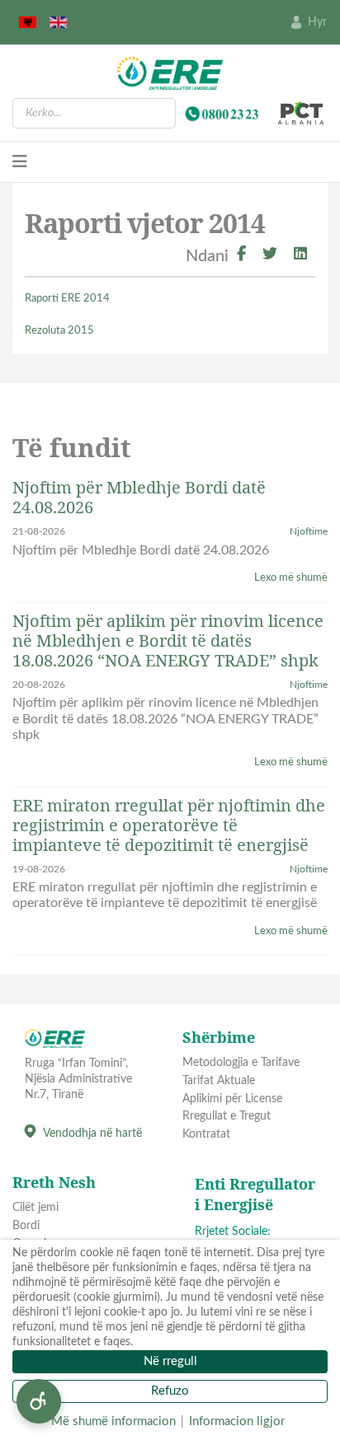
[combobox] (94, 113)
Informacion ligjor (237, 1421)
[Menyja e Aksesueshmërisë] (39, 1401)
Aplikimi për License (232, 1099)
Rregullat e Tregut (226, 1116)
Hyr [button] (317, 22)
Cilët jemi (35, 1207)
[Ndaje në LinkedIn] (300, 255)
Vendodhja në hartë (92, 1133)
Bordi (26, 1226)
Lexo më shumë (291, 578)
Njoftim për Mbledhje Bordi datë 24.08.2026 (139, 497)
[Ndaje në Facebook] (241, 255)
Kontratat (206, 1134)
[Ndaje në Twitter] (269, 255)
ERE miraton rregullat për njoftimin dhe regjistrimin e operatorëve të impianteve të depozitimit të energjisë (168, 825)
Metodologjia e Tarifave (241, 1062)
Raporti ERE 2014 (68, 298)
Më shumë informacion (113, 1421)
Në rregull (170, 1361)
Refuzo (170, 1391)
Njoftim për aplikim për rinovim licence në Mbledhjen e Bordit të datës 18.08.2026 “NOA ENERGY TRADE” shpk (167, 640)
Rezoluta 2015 (59, 330)
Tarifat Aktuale (218, 1081)
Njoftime (309, 531)
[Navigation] (19, 162)
